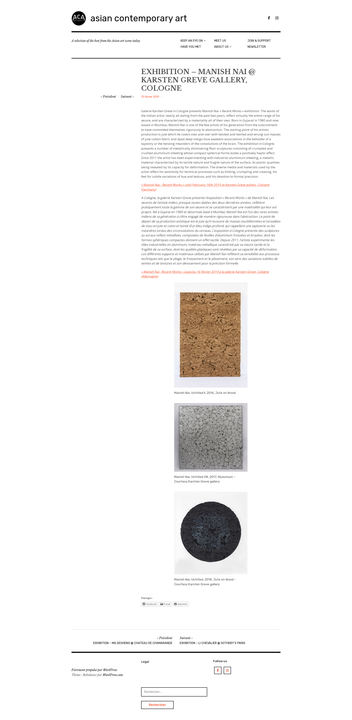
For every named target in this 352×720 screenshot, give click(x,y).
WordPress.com (113, 675)
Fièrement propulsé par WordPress (94, 670)
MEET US (220, 40)
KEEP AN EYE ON (192, 40)
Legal (145, 661)
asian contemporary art (138, 18)
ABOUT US (221, 46)
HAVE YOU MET (191, 46)
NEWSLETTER (256, 46)
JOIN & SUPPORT (259, 40)
